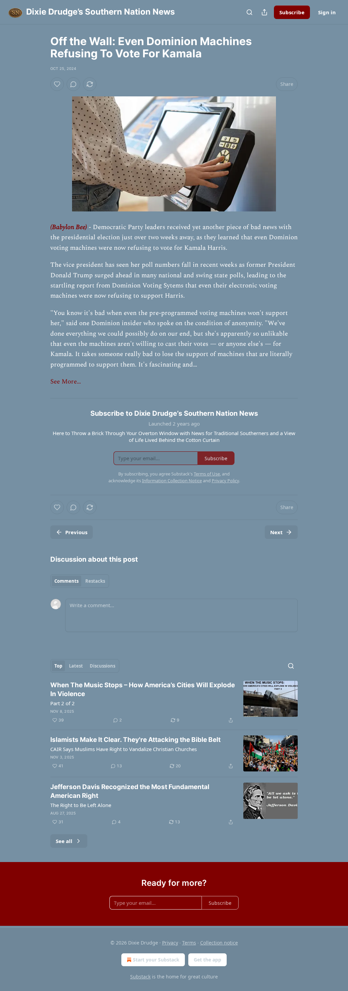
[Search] (249, 12)
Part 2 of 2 (62, 703)
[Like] (57, 84)
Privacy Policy (225, 481)
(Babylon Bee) (68, 227)
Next (276, 532)
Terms (189, 942)
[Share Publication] (264, 12)
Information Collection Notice (172, 481)
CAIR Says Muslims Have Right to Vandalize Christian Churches (123, 749)
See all (64, 841)
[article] (174, 702)
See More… (65, 382)
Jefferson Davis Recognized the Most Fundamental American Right (129, 791)
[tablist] (79, 581)
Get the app (207, 959)
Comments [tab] (66, 581)
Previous (76, 532)
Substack (140, 976)
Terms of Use (207, 474)
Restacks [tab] (95, 581)
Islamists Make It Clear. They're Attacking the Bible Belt (135, 740)
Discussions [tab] (102, 666)
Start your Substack (156, 959)
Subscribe (291, 12)
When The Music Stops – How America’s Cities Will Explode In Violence (142, 689)
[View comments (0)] (73, 84)
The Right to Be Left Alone (80, 805)
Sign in (327, 12)
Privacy (170, 942)
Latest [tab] (76, 666)
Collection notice (219, 942)
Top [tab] (58, 666)
